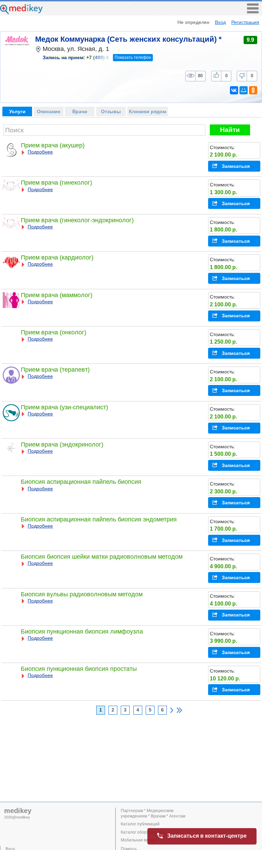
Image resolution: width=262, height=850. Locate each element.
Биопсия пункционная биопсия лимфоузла (82, 631)
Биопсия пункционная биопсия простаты (79, 668)
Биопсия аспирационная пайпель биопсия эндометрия (99, 519)
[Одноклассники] (253, 90)
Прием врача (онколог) (53, 332)
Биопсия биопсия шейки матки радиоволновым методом (102, 556)
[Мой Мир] (243, 90)
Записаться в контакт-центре (207, 836)
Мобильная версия (139, 840)
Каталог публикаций (140, 824)
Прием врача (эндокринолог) (62, 444)
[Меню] (253, 11)
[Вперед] (171, 710)
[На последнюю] (179, 710)
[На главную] (21, 12)
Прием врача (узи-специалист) (64, 407)
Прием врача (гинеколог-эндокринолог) (77, 220)
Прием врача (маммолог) (56, 295)
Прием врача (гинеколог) (56, 182)
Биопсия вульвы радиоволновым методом (82, 594)
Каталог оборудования (143, 832)
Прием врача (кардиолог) (57, 257)
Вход (220, 22)
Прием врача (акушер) (53, 145)
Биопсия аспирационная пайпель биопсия (81, 481)
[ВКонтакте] (234, 90)
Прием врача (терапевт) (55, 369)
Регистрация (245, 22)
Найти (230, 129)
